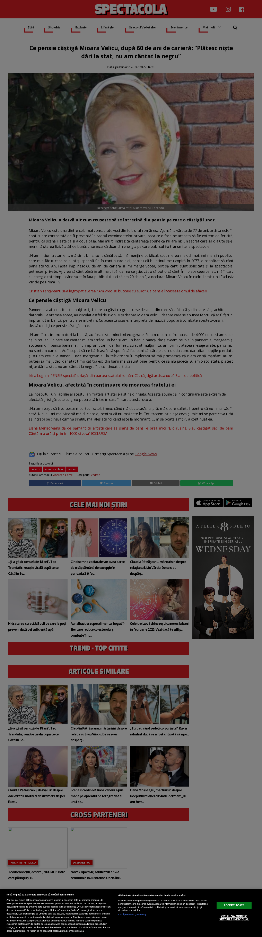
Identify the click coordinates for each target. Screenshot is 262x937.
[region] (131, 913)
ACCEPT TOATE (234, 905)
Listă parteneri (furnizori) (132, 914)
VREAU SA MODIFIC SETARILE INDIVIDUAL (234, 918)
